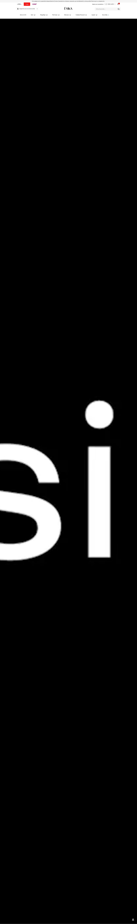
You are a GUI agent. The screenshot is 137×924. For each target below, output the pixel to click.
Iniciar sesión (111, 4)
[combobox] (108, 9)
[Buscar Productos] (119, 9)
